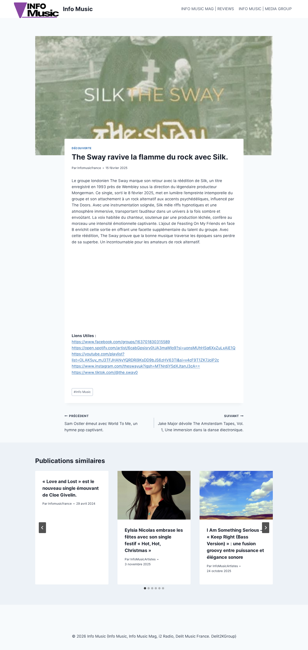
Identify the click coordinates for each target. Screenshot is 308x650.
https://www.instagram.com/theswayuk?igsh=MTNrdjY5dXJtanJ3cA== (136, 366)
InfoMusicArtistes (143, 559)
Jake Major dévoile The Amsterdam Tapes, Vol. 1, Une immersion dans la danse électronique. (201, 423)
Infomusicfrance (89, 168)
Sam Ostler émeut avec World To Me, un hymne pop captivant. (101, 423)
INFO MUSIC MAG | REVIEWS (207, 9)
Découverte (82, 148)
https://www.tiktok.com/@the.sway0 (105, 372)
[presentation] (154, 495)
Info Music (82, 392)
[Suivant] (265, 527)
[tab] (145, 588)
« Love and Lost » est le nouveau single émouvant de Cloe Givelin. (70, 488)
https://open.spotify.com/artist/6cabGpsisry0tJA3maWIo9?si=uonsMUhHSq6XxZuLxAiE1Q (153, 348)
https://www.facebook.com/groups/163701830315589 (121, 342)
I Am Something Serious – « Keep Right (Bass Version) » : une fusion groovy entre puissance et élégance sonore (235, 543)
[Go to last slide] (42, 527)
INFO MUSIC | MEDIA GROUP (265, 9)
